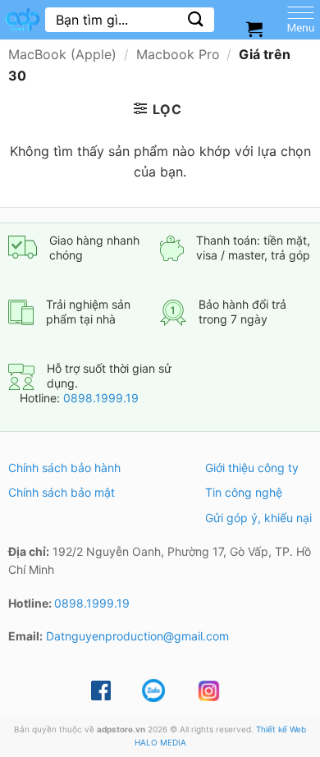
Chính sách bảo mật (61, 492)
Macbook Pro (178, 54)
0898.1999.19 (101, 398)
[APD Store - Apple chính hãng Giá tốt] (22, 20)
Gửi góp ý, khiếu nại (258, 518)
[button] (158, 109)
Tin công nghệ (243, 492)
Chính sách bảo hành (64, 468)
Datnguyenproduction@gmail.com (137, 636)
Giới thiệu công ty (252, 468)
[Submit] (196, 19)
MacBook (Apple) (62, 54)
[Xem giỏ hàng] (254, 28)
